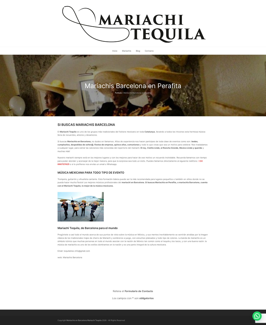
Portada (118, 93)
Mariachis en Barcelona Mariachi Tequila (84, 320)
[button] (257, 316)
